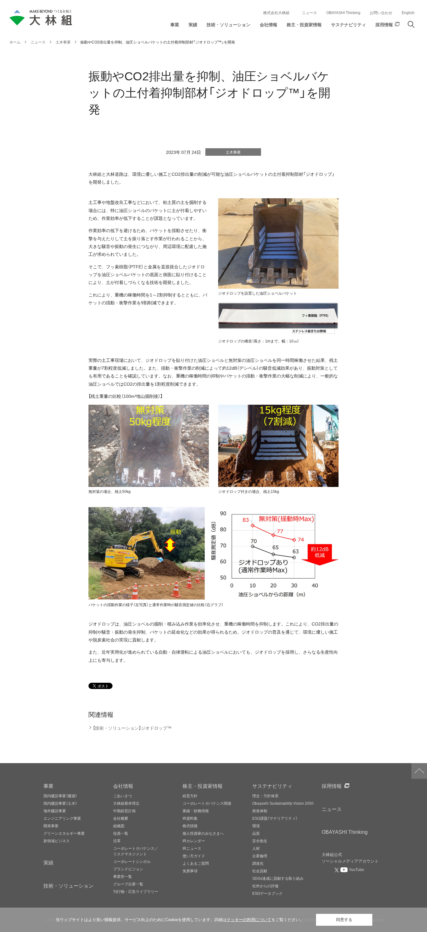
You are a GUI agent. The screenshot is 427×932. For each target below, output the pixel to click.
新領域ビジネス (56, 840)
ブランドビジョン (128, 869)
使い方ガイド (194, 856)
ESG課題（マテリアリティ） (275, 818)
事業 (48, 785)
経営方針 (190, 795)
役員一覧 (120, 833)
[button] (174, 26)
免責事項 (190, 871)
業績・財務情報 (196, 810)
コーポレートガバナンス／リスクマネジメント (135, 851)
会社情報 (123, 785)
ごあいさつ (122, 795)
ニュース (309, 12)
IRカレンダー (194, 840)
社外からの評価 (265, 886)
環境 (256, 825)
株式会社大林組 (276, 12)
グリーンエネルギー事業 (64, 833)
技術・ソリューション (68, 885)
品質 (256, 833)
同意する (344, 919)
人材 (256, 848)
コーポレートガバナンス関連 (207, 803)
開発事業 (50, 825)
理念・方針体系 (265, 795)
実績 (48, 862)
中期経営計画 (124, 810)
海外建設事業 (54, 810)
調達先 (258, 863)
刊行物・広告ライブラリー (135, 891)
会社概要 (120, 818)
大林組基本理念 (126, 803)
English (408, 12)
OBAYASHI (345, 831)
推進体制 (259, 810)
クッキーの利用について (249, 919)
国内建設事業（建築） (60, 795)
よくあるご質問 (196, 863)
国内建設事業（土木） (60, 803)
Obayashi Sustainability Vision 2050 (283, 803)
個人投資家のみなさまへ (203, 833)
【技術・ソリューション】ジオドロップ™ (132, 728)
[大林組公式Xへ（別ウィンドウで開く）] (337, 870)
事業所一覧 (122, 876)
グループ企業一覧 (128, 884)
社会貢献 (259, 871)
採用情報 (332, 785)
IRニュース (192, 848)
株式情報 (190, 825)
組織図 (118, 825)
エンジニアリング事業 (62, 818)
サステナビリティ (272, 785)
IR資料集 (190, 818)
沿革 (117, 840)
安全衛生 (259, 840)
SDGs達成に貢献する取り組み (278, 878)
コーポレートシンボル (132, 861)
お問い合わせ (381, 12)
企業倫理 (259, 856)
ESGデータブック (267, 893)
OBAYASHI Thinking (343, 12)
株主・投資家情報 (203, 785)
